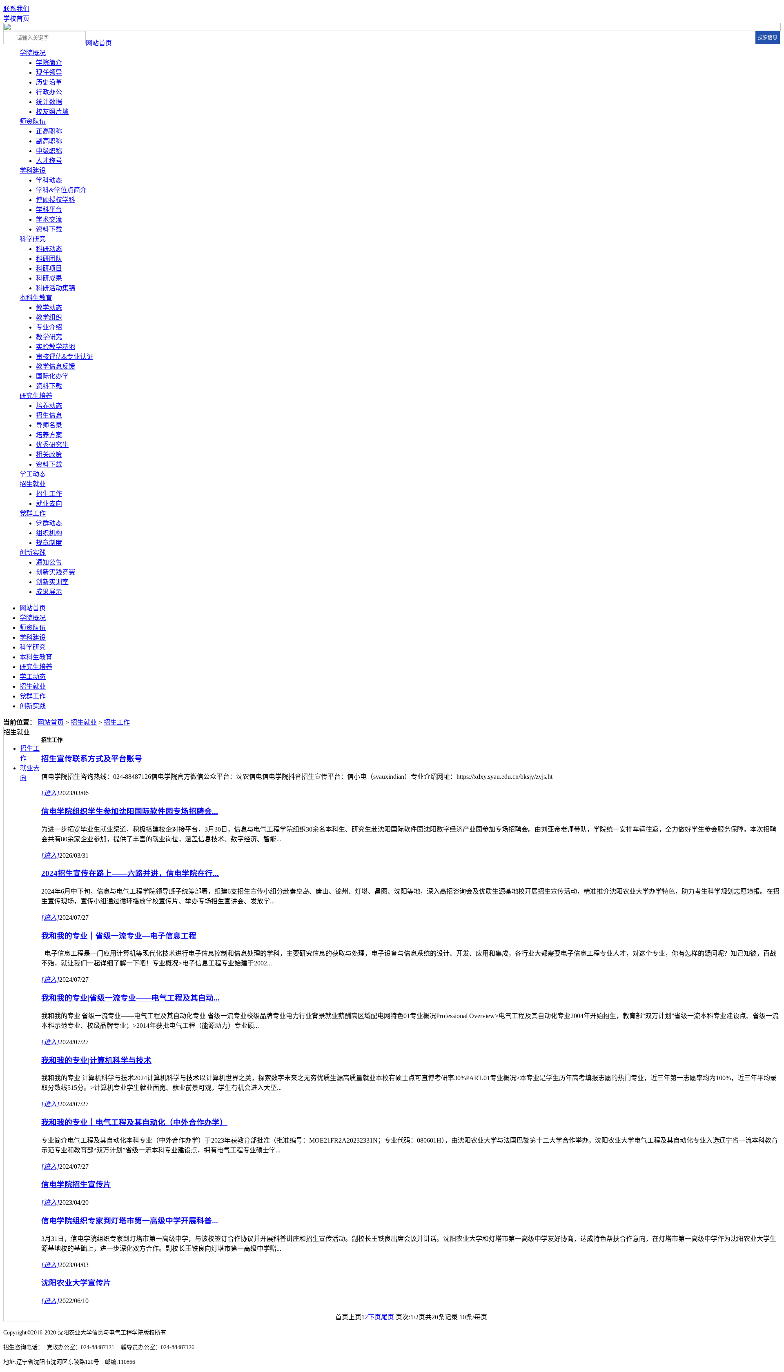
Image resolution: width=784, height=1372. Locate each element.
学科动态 (49, 180)
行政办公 (49, 92)
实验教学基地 (55, 346)
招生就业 (33, 483)
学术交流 (49, 219)
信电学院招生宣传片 (76, 1184)
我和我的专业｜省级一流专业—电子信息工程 (118, 936)
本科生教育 (36, 297)
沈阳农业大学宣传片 (76, 1283)
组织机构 (49, 532)
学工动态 (33, 474)
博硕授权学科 (55, 199)
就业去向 (49, 503)
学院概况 (33, 52)
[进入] (50, 792)
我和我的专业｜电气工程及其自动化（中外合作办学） (134, 1122)
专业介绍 (49, 327)
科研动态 (49, 248)
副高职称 (49, 141)
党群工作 (33, 513)
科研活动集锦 (55, 288)
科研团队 (49, 258)
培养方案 (49, 434)
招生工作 (49, 493)
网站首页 (99, 43)
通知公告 (49, 562)
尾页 (387, 1317)
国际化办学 (52, 376)
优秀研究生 (52, 444)
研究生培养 (36, 395)
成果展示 (49, 591)
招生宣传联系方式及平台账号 (91, 758)
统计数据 (49, 101)
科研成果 (49, 278)
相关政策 (49, 454)
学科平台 (49, 209)
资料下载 (49, 229)
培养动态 (49, 405)
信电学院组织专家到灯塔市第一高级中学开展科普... (129, 1220)
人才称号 (49, 160)
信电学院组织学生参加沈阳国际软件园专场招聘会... (129, 811)
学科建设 (33, 170)
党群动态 (49, 523)
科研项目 (49, 268)
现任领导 (49, 72)
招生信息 (49, 415)
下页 (374, 1317)
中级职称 (49, 150)
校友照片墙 (52, 111)
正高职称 (49, 131)
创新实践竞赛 (55, 572)
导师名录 (49, 425)
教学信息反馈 (55, 366)
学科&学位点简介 (61, 190)
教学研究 (49, 337)
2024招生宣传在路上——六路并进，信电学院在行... (130, 873)
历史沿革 (49, 82)
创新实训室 (52, 581)
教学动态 (49, 307)
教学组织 (49, 317)
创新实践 (33, 552)
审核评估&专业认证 (64, 356)
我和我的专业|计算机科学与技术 (96, 1060)
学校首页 (16, 18)
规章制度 (49, 542)
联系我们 (16, 8)
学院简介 (49, 62)
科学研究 (33, 239)
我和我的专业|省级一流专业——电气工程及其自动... (130, 998)
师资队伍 (33, 121)
